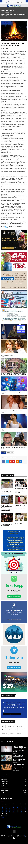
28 (21, 812)
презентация (10, 726)
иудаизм (19, 726)
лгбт (14, 729)
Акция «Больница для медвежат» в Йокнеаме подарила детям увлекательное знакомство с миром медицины (19, 758)
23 (2, 812)
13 (17, 808)
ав (9, 729)
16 (2, 810)
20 (17, 810)
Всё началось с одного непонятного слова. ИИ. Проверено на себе (6, 524)
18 (9, 810)
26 (13, 812)
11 (9, 808)
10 (6, 808)
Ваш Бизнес (13, 785)
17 (6, 810)
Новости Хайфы (8, 12)
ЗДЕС (6, 227)
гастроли (21, 729)
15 (25, 808)
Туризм (13, 792)
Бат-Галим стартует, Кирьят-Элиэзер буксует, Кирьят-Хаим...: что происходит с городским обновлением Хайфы (6, 508)
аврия (19, 733)
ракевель (4, 733)
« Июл (2, 817)
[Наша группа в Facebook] (14, 831)
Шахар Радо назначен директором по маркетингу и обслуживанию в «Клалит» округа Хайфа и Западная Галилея (19, 749)
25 (9, 812)
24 (6, 812)
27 (17, 812)
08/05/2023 (5, 48)
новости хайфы (10, 452)
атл (3, 726)
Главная (2, 12)
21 (21, 810)
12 (13, 808)
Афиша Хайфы (13, 783)
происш (12, 733)
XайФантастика (13, 781)
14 (21, 808)
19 (13, 810)
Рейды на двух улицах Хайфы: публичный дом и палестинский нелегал (20, 506)
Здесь (6, 226)
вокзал (4, 729)
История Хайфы (13, 788)
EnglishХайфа (13, 779)
